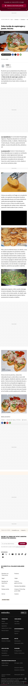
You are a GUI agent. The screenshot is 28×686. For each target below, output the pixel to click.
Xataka (3, 621)
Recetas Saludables (19, 586)
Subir (22, 612)
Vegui (3, 578)
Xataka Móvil (5, 623)
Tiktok (25, 554)
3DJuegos (16, 621)
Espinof (16, 633)
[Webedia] (5, 613)
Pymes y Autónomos (19, 653)
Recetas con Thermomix (5, 574)
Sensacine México (18, 667)
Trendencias (5, 650)
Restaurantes (5, 589)
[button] (8, 65)
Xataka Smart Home (6, 628)
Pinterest (19, 554)
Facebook (13, 55)
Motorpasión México (19, 674)
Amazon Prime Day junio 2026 (19, 590)
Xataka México (5, 663)
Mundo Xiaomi (5, 630)
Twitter (15, 55)
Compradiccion (5, 655)
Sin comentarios (7, 54)
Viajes (16, 578)
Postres (16, 573)
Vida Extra (17, 623)
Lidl (11, 19)
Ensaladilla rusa (15, 530)
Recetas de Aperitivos (5, 582)
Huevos (25, 419)
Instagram (16, 554)
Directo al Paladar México (6, 675)
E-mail (21, 55)
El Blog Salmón (18, 650)
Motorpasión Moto (18, 643)
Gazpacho (23, 530)
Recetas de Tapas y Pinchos (13, 419)
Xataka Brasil (5, 665)
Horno (3, 594)
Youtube (12, 554)
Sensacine (16, 631)
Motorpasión (17, 641)
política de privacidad (20, 546)
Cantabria (23, 19)
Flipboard (18, 55)
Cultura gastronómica (18, 582)
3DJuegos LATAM (18, 663)
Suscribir (22, 543)
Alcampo (17, 19)
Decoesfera (4, 653)
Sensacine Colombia (19, 670)
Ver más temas (5, 599)
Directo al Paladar (6, 641)
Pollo (3, 586)
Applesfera (4, 625)
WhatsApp (3, 554)
